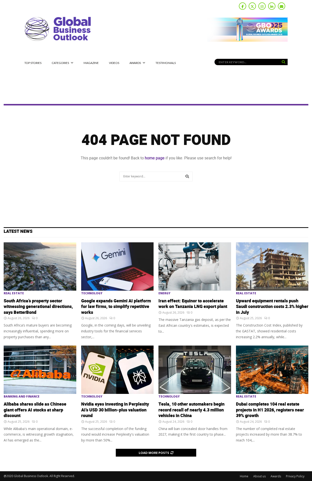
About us (259, 476)
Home (244, 476)
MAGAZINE (91, 63)
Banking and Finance (21, 397)
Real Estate (14, 293)
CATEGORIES (60, 63)
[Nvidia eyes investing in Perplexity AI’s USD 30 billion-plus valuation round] (117, 370)
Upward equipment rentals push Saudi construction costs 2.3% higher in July (272, 307)
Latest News (18, 231)
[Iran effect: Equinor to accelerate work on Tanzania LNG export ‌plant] (194, 266)
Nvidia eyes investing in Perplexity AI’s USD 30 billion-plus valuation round (115, 410)
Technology (91, 293)
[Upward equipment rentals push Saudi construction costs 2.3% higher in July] (272, 266)
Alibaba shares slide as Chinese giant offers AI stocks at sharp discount (35, 410)
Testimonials (166, 63)
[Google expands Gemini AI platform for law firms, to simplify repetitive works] (117, 266)
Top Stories (32, 63)
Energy (164, 293)
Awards (135, 63)
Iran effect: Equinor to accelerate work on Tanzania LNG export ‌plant (192, 304)
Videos (114, 63)
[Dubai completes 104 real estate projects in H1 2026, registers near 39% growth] (272, 370)
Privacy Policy (295, 476)
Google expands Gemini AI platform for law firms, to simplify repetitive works (116, 307)
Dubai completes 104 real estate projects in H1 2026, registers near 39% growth (270, 410)
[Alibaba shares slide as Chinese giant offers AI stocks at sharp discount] (40, 370)
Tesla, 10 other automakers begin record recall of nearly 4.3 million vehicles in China (191, 410)
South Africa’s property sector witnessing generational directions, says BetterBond (38, 307)
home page (155, 158)
